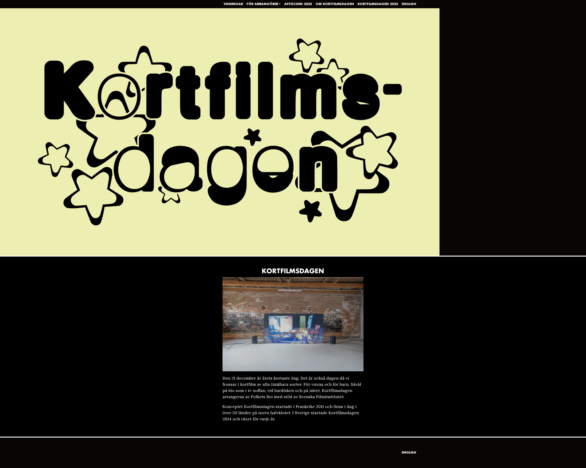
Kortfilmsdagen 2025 (378, 4)
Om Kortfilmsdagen (335, 4)
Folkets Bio (262, 396)
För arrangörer (262, 4)
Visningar (233, 4)
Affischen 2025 (298, 4)
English (409, 4)
